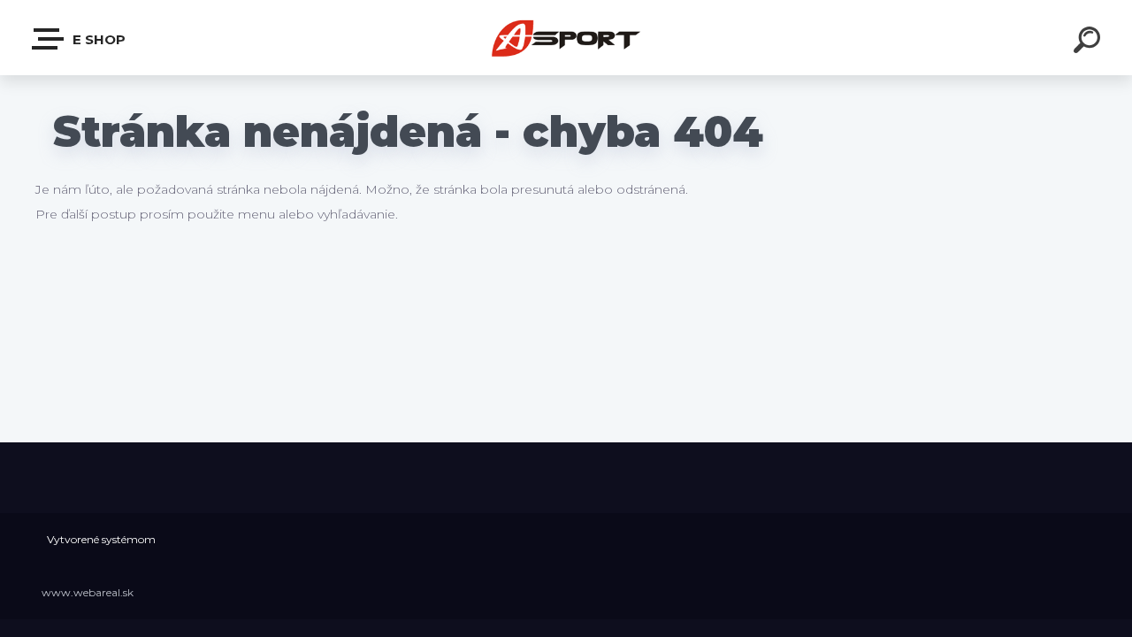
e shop (97, 39)
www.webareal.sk (88, 592)
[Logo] (566, 38)
